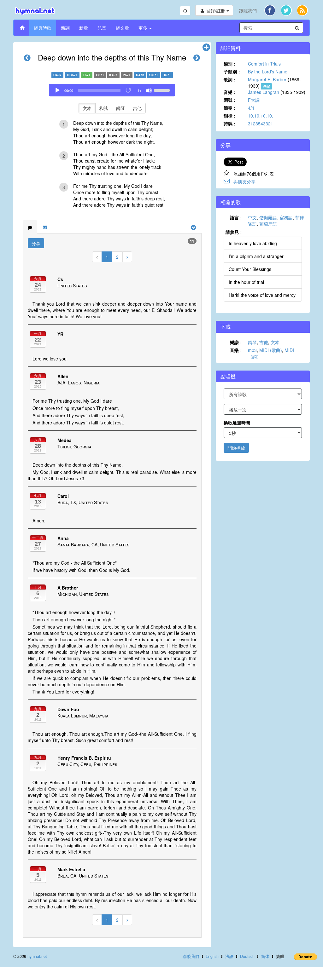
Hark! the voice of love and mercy (262, 295)
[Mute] (149, 90)
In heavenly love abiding (253, 243)
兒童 (101, 28)
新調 (65, 28)
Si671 (153, 74)
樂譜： (236, 342)
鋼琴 (120, 108)
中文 (252, 217)
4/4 (251, 108)
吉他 (137, 108)
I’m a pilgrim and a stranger (256, 256)
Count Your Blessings (250, 269)
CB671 (72, 74)
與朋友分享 (244, 181)
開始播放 (236, 448)
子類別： (232, 71)
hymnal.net (37, 956)
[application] (112, 90)
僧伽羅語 (268, 217)
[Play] (57, 90)
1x (139, 91)
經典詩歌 (42, 28)
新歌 (83, 28)
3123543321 (260, 123)
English (212, 956)
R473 (140, 74)
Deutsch (247, 956)
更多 (143, 28)
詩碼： (230, 123)
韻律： (230, 115)
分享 (36, 243)
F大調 (254, 100)
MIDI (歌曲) (270, 350)
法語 (229, 956)
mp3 (252, 350)
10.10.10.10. (260, 115)
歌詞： (230, 79)
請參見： (234, 232)
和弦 (103, 108)
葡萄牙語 (268, 224)
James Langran (263, 92)
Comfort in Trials (264, 63)
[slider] (163, 89)
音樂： (230, 92)
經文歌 (122, 28)
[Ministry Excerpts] (45, 227)
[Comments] (30, 227)
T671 (167, 74)
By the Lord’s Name (267, 71)
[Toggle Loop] (129, 90)
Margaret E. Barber (267, 79)
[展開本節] (206, 47)
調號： (230, 100)
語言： (236, 217)
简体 (265, 956)
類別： (230, 63)
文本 (87, 108)
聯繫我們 (191, 956)
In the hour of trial (246, 282)
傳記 (266, 86)
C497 (57, 74)
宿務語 (286, 217)
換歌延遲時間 (237, 422)
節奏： (230, 108)
